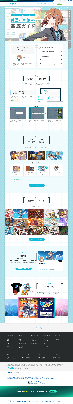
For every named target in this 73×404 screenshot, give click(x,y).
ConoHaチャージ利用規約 (22, 364)
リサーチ (39, 401)
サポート (54, 3)
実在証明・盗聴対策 (10, 378)
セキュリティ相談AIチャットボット (43, 377)
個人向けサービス (55, 401)
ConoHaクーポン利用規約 (31, 364)
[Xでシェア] (32, 328)
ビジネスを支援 (24, 401)
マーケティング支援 (34, 401)
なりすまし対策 (45, 378)
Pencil (50, 3)
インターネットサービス (10, 401)
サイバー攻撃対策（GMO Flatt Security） (36, 378)
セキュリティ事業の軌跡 (51, 378)
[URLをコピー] (41, 328)
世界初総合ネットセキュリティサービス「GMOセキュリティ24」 (15, 377)
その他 (59, 401)
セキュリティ (29, 401)
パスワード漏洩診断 (28, 377)
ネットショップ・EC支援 (18, 401)
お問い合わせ (38, 365)
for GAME (41, 3)
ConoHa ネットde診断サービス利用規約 (41, 364)
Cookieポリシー (50, 365)
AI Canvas (46, 3)
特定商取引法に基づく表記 (16, 365)
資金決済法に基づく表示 (23, 365)
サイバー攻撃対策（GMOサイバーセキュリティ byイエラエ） (21, 378)
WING (35, 3)
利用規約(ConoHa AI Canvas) (52, 364)
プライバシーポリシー (44, 365)
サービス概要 (59, 365)
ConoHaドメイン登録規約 (14, 364)
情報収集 (43, 401)
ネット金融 (46, 401)
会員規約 (8, 364)
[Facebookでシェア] (36, 328)
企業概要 (55, 365)
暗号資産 (50, 401)
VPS (38, 3)
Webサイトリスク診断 (35, 377)
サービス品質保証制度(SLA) (32, 365)
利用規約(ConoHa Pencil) (60, 364)
